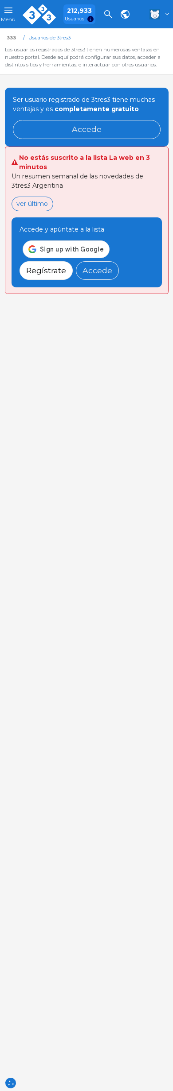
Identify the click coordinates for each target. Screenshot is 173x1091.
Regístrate (46, 270)
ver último (32, 204)
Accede (87, 129)
